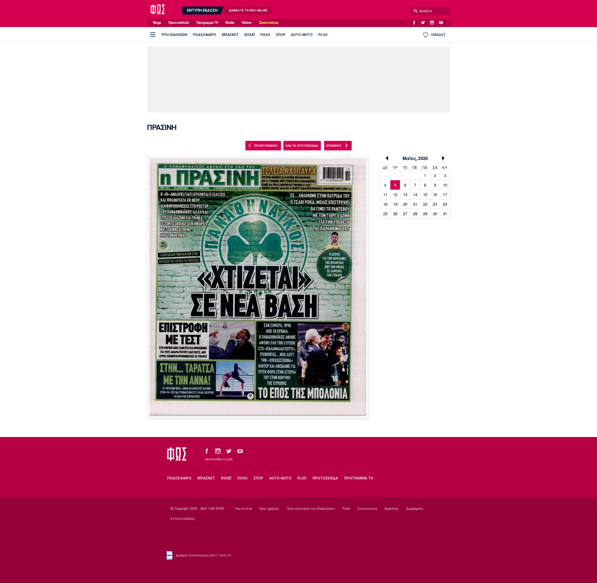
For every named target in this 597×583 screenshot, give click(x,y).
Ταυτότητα (243, 509)
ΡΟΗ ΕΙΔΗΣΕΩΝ (174, 35)
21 (415, 204)
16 (435, 194)
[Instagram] (433, 23)
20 (405, 204)
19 (395, 204)
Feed (346, 509)
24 (445, 204)
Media (229, 23)
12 (395, 194)
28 (415, 213)
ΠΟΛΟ (265, 35)
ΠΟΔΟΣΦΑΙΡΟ (204, 35)
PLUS (322, 35)
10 (445, 185)
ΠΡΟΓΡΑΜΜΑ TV (358, 478)
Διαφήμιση (414, 509)
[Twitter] (425, 23)
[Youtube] (443, 23)
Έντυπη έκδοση (182, 519)
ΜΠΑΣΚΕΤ (230, 35)
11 (385, 194)
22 (425, 204)
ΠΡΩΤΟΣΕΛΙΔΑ (325, 478)
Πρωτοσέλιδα (178, 23)
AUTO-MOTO (302, 35)
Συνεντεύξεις (268, 23)
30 (435, 213)
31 (445, 213)
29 (425, 213)
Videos (246, 23)
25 (385, 213)
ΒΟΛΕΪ (249, 35)
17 (445, 194)
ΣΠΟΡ (280, 35)
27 (405, 213)
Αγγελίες (392, 509)
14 (415, 194)
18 (385, 204)
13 (405, 194)
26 (395, 213)
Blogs (157, 23)
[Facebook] (416, 23)
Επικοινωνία (367, 509)
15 (425, 194)
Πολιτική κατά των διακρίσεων (311, 509)
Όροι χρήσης (269, 509)
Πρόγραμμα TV (207, 23)
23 (435, 204)
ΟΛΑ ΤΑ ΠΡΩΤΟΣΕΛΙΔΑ (301, 145)
